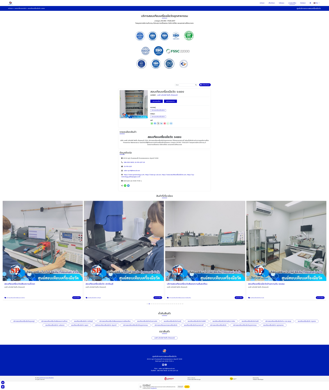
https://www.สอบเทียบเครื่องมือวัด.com (174, 175)
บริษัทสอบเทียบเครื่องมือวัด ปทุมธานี (105, 325)
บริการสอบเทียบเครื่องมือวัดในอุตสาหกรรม (135, 325)
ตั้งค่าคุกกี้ (180, 387)
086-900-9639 (129, 162)
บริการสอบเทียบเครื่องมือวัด (158, 110)
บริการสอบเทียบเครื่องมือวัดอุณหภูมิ (24, 321)
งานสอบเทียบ (292, 3)
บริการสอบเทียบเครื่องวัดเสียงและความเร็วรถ (54, 321)
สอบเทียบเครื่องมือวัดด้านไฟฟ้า (197, 321)
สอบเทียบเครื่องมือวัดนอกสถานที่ (193, 325)
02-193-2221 (128, 166)
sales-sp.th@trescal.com (132, 171)
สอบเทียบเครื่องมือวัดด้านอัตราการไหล (224, 321)
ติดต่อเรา (303, 3)
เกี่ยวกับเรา (272, 3)
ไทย (317, 3)
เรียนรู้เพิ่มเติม (153, 388)
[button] (147, 303)
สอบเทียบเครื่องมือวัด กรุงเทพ (307, 321)
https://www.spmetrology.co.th (134, 175)
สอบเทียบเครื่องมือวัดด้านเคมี (172, 321)
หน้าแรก (262, 3)
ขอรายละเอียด (157, 101)
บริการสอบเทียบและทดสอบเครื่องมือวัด (166, 325)
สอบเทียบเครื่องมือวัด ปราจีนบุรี (83, 321)
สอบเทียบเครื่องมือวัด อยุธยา (79, 325)
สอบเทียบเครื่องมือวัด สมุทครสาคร (273, 325)
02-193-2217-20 (140, 162)
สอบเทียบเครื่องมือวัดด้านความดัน (147, 321)
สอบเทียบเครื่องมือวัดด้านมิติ (250, 321)
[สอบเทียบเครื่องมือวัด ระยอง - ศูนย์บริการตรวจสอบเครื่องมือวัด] (134, 104)
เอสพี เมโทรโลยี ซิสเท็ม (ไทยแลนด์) (167, 95)
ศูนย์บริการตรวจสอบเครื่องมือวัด (46, 378)
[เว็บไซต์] (128, 186)
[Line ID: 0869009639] (125, 186)
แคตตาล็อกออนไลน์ (20, 8)
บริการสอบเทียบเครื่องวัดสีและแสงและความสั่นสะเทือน (114, 321)
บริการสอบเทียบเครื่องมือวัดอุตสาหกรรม (245, 325)
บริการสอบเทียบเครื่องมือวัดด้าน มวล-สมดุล (278, 321)
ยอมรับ (187, 387)
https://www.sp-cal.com (153, 175)
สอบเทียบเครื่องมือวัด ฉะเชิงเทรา (55, 325)
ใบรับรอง (281, 3)
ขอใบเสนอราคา (170, 101)
